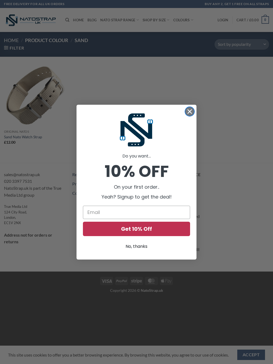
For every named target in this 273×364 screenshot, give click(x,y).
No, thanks (136, 246)
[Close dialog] (189, 111)
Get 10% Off (136, 229)
